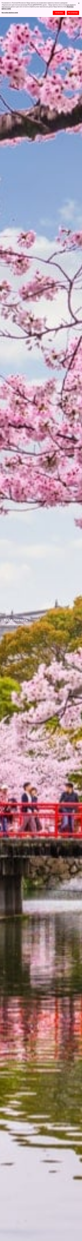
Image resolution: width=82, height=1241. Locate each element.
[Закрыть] (79, 3)
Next (79, 622)
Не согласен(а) (73, 13)
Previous (2, 622)
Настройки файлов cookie (10, 12)
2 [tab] (39, 1239)
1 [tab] (37, 1239)
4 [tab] (45, 1239)
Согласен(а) (59, 13)
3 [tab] (42, 1239)
